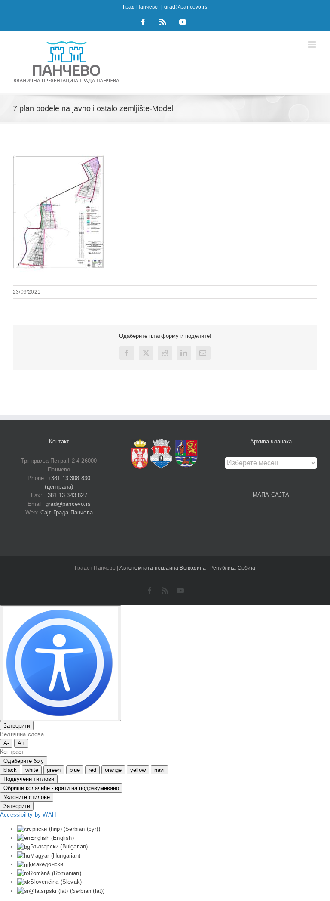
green (54, 770)
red (92, 770)
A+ (21, 743)
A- (6, 743)
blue (75, 770)
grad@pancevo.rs (185, 7)
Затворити (16, 725)
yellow (138, 770)
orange (113, 770)
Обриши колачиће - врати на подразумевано (61, 788)
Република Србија (232, 568)
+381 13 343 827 (65, 495)
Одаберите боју (23, 761)
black (10, 770)
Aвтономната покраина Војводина (163, 568)
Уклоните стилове (26, 797)
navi (159, 770)
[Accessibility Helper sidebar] (60, 663)
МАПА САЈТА (271, 495)
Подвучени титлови (28, 779)
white (31, 770)
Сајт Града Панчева (66, 512)
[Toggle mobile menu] (312, 44)
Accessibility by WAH (28, 814)
